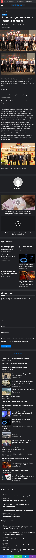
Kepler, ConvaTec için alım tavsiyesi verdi (14, 101)
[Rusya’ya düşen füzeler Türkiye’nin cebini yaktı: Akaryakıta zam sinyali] (27, 275)
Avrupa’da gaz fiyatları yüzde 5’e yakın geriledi (26, 265)
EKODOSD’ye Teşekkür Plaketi (25, 247)
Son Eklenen (18, 353)
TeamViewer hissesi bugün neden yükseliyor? (15, 95)
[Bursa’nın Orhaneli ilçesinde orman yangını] (6, 391)
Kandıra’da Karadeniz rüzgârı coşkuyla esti (15, 470)
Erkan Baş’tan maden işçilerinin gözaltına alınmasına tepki (21, 441)
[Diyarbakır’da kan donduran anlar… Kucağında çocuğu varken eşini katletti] (6, 383)
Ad (2, 320)
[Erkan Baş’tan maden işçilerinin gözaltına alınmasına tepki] (6, 443)
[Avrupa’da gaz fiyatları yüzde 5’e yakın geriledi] (27, 258)
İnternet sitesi (5, 332)
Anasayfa (5, 11)
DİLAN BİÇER (7, 24)
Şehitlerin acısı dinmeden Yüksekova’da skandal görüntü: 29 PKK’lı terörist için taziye (16, 448)
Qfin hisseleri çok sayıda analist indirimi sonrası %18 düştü (8, 256)
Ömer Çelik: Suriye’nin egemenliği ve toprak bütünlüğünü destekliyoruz (23, 413)
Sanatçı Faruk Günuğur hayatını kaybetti (14, 401)
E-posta (3, 326)
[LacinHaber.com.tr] (18, 5)
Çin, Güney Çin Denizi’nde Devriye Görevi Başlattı (17, 454)
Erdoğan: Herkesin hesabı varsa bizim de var (15, 458)
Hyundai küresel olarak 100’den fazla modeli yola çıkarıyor (9, 273)
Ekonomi (11, 11)
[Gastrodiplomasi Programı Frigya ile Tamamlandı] (6, 376)
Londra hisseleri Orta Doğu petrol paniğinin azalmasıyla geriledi (8, 248)
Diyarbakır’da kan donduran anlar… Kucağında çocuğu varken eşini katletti (23, 383)
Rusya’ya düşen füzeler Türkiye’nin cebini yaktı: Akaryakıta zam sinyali (26, 283)
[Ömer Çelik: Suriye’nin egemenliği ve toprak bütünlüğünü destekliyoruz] (6, 414)
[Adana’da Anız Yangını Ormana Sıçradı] (6, 435)
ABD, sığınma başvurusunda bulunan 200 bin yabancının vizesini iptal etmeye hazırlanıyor (23, 476)
